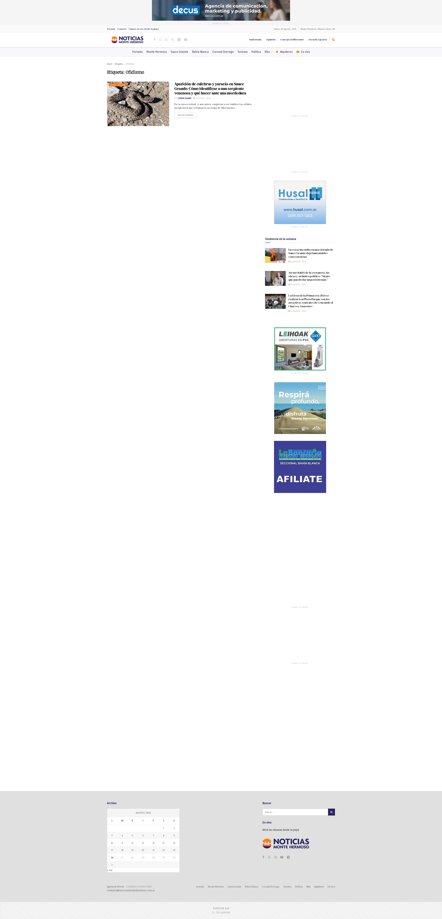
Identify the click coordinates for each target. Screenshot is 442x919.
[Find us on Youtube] (185, 40)
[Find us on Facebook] (154, 40)
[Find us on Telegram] (179, 40)
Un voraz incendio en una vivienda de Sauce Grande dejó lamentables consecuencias (310, 253)
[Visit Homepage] (127, 39)
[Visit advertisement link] (221, 10)
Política (256, 51)
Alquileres (286, 51)
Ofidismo (130, 63)
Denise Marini (184, 98)
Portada (111, 29)
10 (112, 842)
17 (112, 850)
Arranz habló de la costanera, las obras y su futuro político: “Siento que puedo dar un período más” (309, 276)
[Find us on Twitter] (172, 40)
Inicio (109, 63)
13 (143, 842)
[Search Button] (333, 39)
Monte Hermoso (156, 51)
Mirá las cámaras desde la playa (280, 829)
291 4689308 (223, 912)
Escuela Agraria (318, 39)
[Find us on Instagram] (166, 40)
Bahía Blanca (200, 51)
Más (267, 51)
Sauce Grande (179, 51)
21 (153, 850)
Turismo (242, 51)
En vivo (305, 51)
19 (132, 850)
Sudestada (255, 39)
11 (122, 842)
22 (163, 850)
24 (112, 857)
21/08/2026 (295, 284)
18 (122, 850)
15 (164, 842)
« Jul (109, 870)
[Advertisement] (300, 90)
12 (132, 842)
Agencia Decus (115, 886)
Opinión (270, 39)
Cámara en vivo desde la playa (143, 29)
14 (153, 842)
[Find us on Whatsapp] (160, 40)
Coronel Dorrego (223, 51)
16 (174, 842)
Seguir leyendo (187, 115)
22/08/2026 (295, 261)
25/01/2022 (200, 98)
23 (174, 850)
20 (143, 850)
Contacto (121, 29)
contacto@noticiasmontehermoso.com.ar (131, 890)
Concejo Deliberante (292, 39)
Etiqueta (119, 63)
